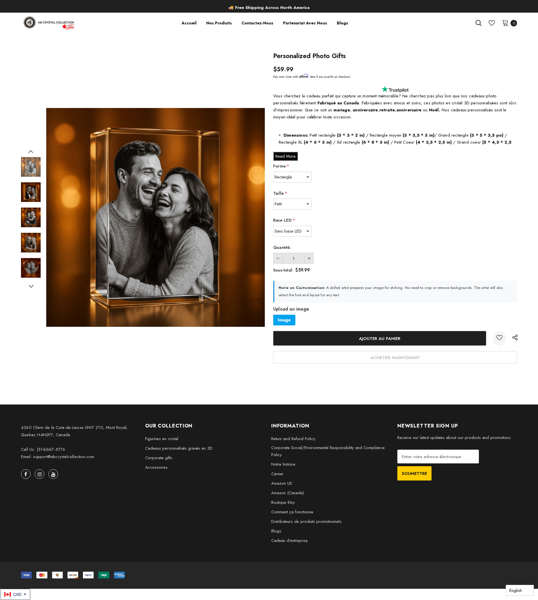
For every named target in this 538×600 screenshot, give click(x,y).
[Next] (31, 286)
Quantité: (282, 247)
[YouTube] (53, 474)
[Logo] (49, 23)
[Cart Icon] (505, 22)
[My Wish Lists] (492, 23)
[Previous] (31, 151)
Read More (285, 156)
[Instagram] (39, 474)
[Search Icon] (479, 23)
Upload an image (291, 309)
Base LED (284, 220)
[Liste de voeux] (499, 338)
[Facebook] (26, 474)
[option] (269, 7)
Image (284, 320)
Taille (280, 193)
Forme (281, 166)
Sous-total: (283, 270)
